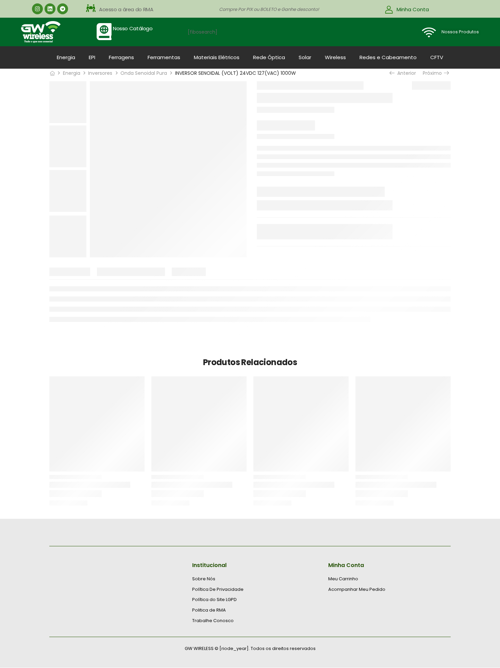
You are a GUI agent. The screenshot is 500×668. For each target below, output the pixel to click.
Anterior (405, 73)
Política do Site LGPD (214, 599)
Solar (305, 57)
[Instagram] (37, 8)
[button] (152, 9)
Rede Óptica (269, 57)
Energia (66, 57)
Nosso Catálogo (133, 28)
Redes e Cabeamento (388, 57)
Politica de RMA (209, 610)
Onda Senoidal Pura (143, 73)
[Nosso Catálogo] (104, 31)
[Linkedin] (50, 8)
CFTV (436, 57)
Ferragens (121, 57)
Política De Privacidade (218, 589)
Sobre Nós (203, 579)
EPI (92, 57)
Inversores (100, 73)
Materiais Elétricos (216, 57)
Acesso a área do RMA (126, 9)
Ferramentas (164, 57)
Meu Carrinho (343, 579)
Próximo (434, 73)
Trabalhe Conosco (213, 620)
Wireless (335, 57)
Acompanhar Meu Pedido (356, 589)
